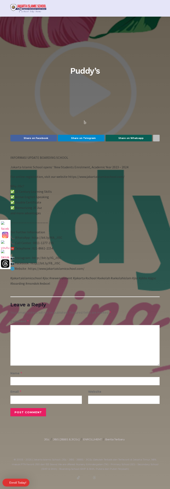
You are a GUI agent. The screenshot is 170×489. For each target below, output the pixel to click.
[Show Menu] (150, 8)
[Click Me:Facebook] (5, 225)
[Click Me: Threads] (5, 263)
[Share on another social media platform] (156, 138)
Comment (19, 321)
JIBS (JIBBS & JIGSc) (66, 439)
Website (94, 392)
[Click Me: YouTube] (5, 244)
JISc (47, 439)
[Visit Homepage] (28, 8)
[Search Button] (158, 8)
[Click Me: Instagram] (5, 235)
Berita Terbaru (115, 439)
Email (16, 392)
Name (16, 373)
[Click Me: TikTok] (5, 254)
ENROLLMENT (92, 439)
